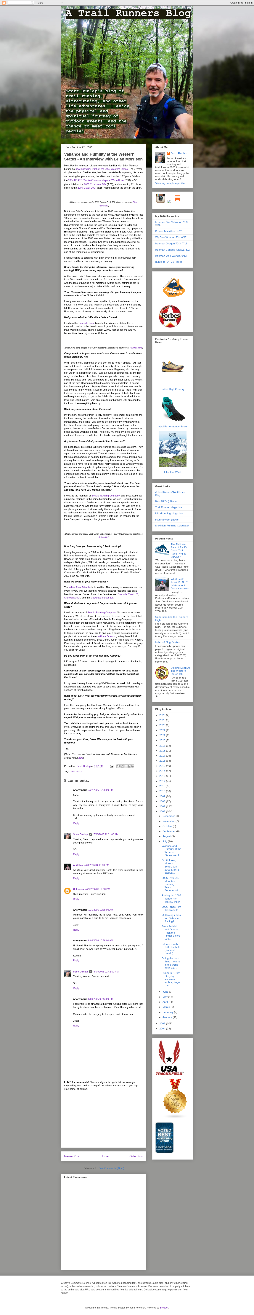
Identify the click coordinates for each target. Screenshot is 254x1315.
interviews (76, 771)
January (168, 1017)
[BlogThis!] (122, 766)
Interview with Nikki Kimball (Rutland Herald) (170, 949)
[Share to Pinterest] (132, 766)
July (165, 841)
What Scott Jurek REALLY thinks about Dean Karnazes (180, 583)
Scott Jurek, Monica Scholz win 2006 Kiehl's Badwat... (170, 866)
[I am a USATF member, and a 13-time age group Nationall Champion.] (170, 1074)
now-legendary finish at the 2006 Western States (101, 169)
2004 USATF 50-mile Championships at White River (96, 180)
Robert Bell (103, 537)
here (80, 757)
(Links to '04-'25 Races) (169, 261)
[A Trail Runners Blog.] (174, 302)
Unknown (78, 889)
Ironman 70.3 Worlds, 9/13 (171, 255)
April (165, 1001)
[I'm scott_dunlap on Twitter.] (169, 202)
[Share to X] (125, 766)
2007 (162, 806)
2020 (162, 740)
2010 (162, 791)
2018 (162, 750)
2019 (162, 745)
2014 (162, 770)
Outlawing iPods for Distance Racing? (171, 918)
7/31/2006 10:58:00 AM (100, 909)
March (167, 1006)
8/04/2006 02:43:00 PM (100, 999)
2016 (162, 760)
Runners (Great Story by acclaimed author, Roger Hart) (171, 979)
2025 (162, 720)
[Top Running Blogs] (175, 1118)
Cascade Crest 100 (128, 594)
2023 (162, 725)
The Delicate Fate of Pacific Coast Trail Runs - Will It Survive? (179, 550)
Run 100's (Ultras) (166, 501)
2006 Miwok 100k (87, 187)
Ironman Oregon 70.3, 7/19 (171, 243)
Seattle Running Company (106, 495)
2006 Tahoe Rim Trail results (171, 908)
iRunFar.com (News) (167, 519)
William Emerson (107, 636)
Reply (76, 823)
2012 (162, 781)
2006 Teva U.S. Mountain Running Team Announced (171, 884)
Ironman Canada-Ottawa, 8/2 (172, 249)
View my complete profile (170, 183)
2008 (162, 801)
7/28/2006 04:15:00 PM (96, 865)
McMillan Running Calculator (172, 525)
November (169, 821)
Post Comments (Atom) (111, 1168)
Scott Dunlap (84, 766)
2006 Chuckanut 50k (95, 184)
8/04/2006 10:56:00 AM (100, 940)
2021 (162, 735)
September (169, 831)
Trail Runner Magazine (168, 507)
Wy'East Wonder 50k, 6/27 (171, 237)
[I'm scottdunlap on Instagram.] (161, 202)
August (167, 836)
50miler (80, 587)
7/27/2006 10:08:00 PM (100, 790)
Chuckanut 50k (72, 597)
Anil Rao (78, 865)
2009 (162, 796)
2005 (162, 1023)
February (168, 1012)
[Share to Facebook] (129, 766)
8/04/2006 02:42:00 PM (106, 971)
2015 (162, 765)
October (168, 826)
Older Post (136, 1156)
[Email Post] (111, 766)
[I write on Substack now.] (177, 202)
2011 (162, 786)
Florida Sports (136, 348)
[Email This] (118, 766)
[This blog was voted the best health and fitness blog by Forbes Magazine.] (172, 327)
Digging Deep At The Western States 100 (180, 671)
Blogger (164, 1307)
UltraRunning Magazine (169, 513)
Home (105, 1156)
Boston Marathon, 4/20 (168, 231)
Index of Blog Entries (167, 642)
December (169, 815)
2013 (162, 775)
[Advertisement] (104, 1121)
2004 (162, 1028)
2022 (162, 730)
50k (102, 597)
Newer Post (72, 1156)
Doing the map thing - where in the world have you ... (171, 963)
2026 (162, 715)
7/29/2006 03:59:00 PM (97, 889)
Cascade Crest (86, 323)
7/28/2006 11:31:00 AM (106, 834)
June (166, 991)
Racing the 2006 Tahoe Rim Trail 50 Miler (171, 898)
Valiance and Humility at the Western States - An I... (171, 850)
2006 (162, 811)
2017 (162, 755)
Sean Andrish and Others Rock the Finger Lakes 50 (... (171, 932)
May (165, 996)
